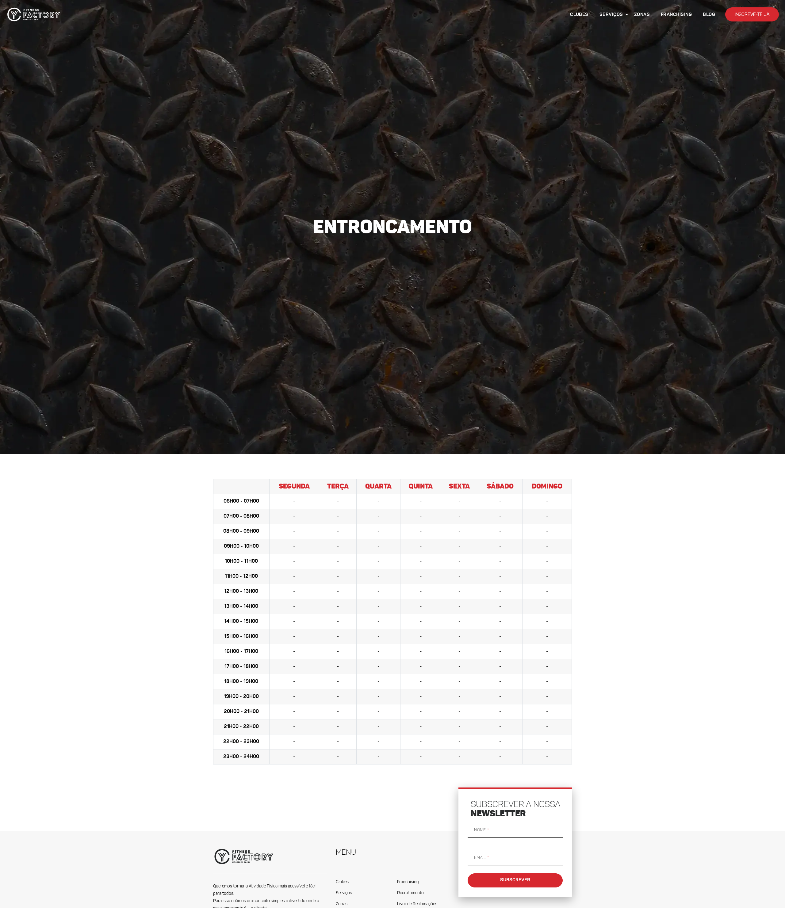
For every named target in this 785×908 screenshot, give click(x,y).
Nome (480, 830)
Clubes (342, 882)
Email (480, 858)
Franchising (408, 882)
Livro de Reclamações (417, 904)
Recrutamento (410, 893)
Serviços (344, 893)
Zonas (341, 904)
